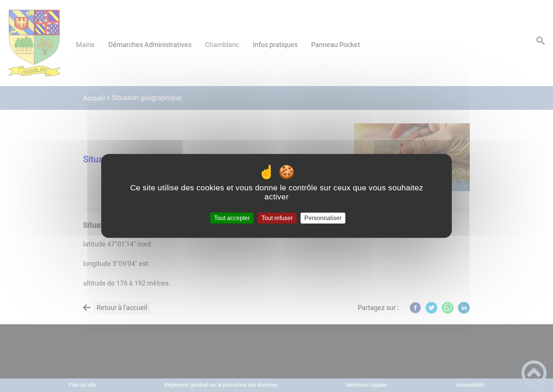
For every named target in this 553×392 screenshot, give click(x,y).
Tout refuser (277, 218)
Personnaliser (323, 218)
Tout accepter (232, 218)
